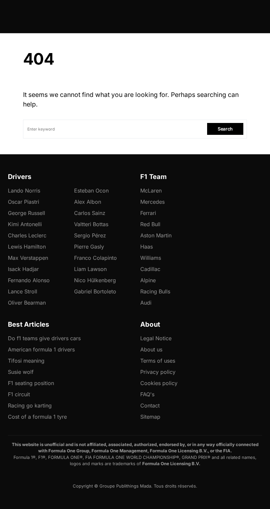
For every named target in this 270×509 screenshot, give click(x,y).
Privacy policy (158, 372)
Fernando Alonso (29, 280)
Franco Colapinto (95, 257)
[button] (25, 16)
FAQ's (147, 394)
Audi (145, 302)
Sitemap (150, 416)
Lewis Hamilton (27, 246)
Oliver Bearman (27, 302)
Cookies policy (158, 383)
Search (225, 129)
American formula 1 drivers (41, 349)
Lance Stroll (22, 291)
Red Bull (150, 224)
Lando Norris (24, 190)
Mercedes (152, 201)
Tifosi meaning (26, 360)
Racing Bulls (155, 291)
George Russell (26, 213)
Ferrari (148, 213)
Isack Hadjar (23, 269)
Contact (150, 405)
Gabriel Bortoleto (95, 291)
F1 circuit (19, 394)
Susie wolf (21, 372)
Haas (146, 246)
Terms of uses (157, 360)
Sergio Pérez (90, 235)
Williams (150, 257)
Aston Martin (156, 235)
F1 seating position (31, 383)
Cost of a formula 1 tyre (37, 416)
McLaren (151, 190)
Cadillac (150, 269)
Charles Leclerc (27, 235)
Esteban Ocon (91, 190)
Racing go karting (30, 405)
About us (151, 349)
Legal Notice (156, 338)
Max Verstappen (28, 257)
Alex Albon (87, 201)
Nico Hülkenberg (95, 280)
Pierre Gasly (89, 246)
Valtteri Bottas (91, 224)
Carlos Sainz (89, 213)
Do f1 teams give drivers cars (44, 338)
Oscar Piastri (23, 201)
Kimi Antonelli (25, 224)
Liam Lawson (90, 269)
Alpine (148, 280)
